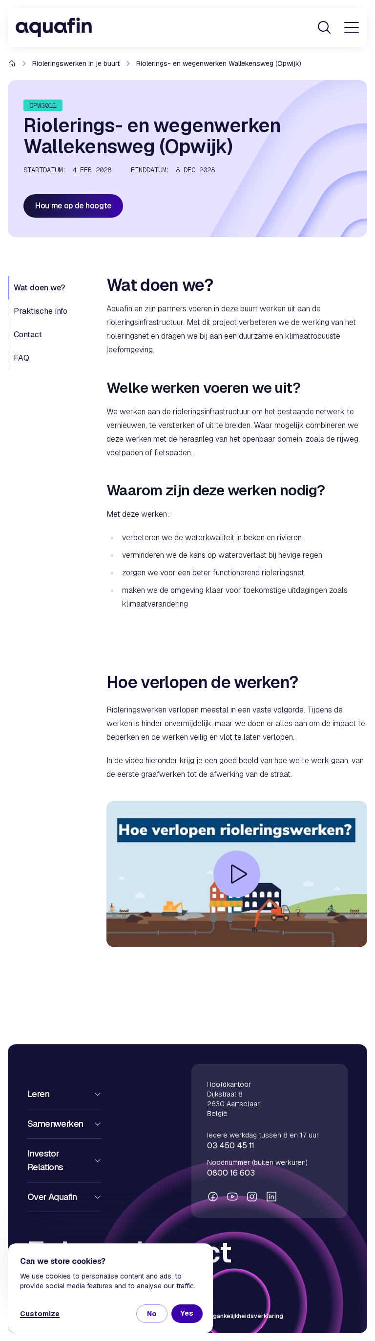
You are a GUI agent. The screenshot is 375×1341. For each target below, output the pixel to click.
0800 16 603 (231, 1173)
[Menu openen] (351, 27)
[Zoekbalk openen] (324, 27)
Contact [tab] (28, 334)
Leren (38, 1093)
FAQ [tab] (21, 358)
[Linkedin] (271, 1196)
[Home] (54, 27)
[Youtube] (232, 1196)
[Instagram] (252, 1196)
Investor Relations (45, 1160)
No (152, 1313)
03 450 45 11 (230, 1145)
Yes (187, 1313)
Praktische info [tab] (40, 311)
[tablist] (51, 323)
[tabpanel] (236, 636)
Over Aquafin (52, 1196)
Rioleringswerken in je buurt (76, 63)
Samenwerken (55, 1123)
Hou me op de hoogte (73, 206)
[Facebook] (213, 1196)
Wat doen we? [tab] (39, 288)
